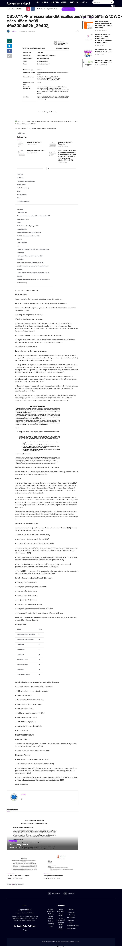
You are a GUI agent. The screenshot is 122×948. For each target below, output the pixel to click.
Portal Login (69, 9)
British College (50, 917)
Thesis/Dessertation (73, 925)
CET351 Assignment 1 (34, 142)
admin (14, 31)
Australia (51, 914)
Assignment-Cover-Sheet (36, 150)
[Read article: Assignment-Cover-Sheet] (21, 153)
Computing (55, 2)
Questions (32, 31)
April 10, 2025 (23, 31)
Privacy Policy (61, 947)
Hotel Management (61, 919)
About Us (84, 2)
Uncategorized (71, 928)
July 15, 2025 (63, 162)
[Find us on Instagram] (28, 9)
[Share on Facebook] (9, 51)
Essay (51, 926)
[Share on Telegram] (9, 46)
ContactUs (74, 2)
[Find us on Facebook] (33, 9)
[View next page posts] (48, 168)
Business (45, 2)
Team (71, 923)
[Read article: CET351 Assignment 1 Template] (52, 144)
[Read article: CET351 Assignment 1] (21, 144)
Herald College (61, 914)
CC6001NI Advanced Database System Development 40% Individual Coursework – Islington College (104, 39)
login (12, 884)
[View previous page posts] (45, 168)
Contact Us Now (75, 941)
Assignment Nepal (18, 3)
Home (37, 2)
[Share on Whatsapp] (9, 41)
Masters (64, 2)
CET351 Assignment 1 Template (18, 876)
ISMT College (61, 928)
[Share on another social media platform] (9, 56)
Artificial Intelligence (51, 910)
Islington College (61, 923)
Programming (71, 917)
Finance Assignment (60, 910)
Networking (71, 915)
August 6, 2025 (32, 144)
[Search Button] (112, 2)
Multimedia (71, 912)
